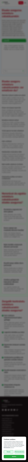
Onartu (14, 456)
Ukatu (8, 452)
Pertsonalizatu (19, 452)
